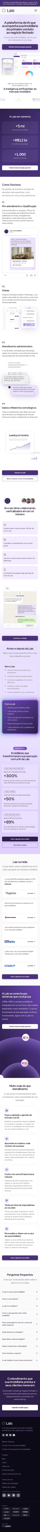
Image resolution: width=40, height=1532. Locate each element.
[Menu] (35, 10)
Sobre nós (5, 1466)
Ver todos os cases (20, 845)
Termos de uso (7, 1480)
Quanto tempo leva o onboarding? (14, 1346)
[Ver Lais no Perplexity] (18, 1495)
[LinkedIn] (7, 1435)
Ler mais (30, 893)
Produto (5, 1455)
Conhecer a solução (20, 638)
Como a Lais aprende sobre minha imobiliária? (14, 1314)
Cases (4, 1462)
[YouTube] (14, 1435)
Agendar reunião (20, 473)
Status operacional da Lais (11, 1474)
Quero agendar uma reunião (20, 839)
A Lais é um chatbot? (10, 1306)
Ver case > (31, 4)
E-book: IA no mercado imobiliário (14, 1445)
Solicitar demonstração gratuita (20, 47)
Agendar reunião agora (20, 1407)
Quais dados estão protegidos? (13, 1339)
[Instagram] (3, 1435)
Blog (3, 1459)
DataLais (8, 884)
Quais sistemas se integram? (12, 1332)
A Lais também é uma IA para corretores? (17, 1360)
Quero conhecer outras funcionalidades (20, 479)
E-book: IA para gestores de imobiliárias (16, 1449)
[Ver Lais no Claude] (13, 1495)
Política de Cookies (9, 1487)
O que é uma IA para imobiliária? (13, 1292)
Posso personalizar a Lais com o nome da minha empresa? (17, 1323)
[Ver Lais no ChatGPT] (4, 1495)
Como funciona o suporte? (11, 1353)
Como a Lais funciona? (10, 1299)
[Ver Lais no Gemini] (9, 1495)
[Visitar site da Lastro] (6, 1526)
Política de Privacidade (10, 1483)
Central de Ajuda (8, 1470)
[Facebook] (10, 1435)
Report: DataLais (8, 1442)
